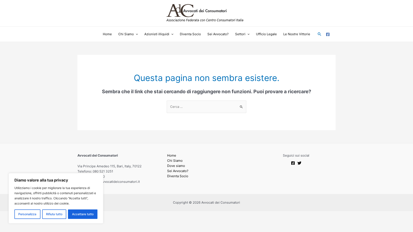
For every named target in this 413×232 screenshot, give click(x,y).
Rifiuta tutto (54, 214)
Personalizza (27, 214)
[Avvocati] (293, 163)
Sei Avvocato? (218, 34)
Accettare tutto (83, 214)
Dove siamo (176, 166)
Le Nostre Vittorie (296, 34)
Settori (240, 34)
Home (107, 34)
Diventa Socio (190, 34)
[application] (136, 34)
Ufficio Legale (266, 34)
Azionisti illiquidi (156, 34)
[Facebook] (328, 34)
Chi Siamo (126, 34)
